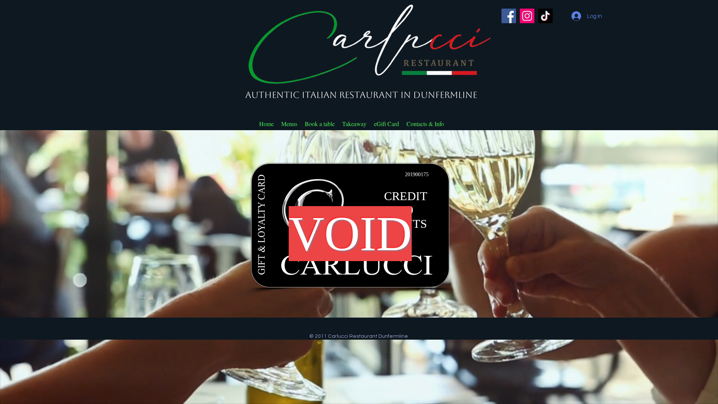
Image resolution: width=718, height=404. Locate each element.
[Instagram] (527, 16)
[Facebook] (508, 16)
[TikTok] (545, 16)
